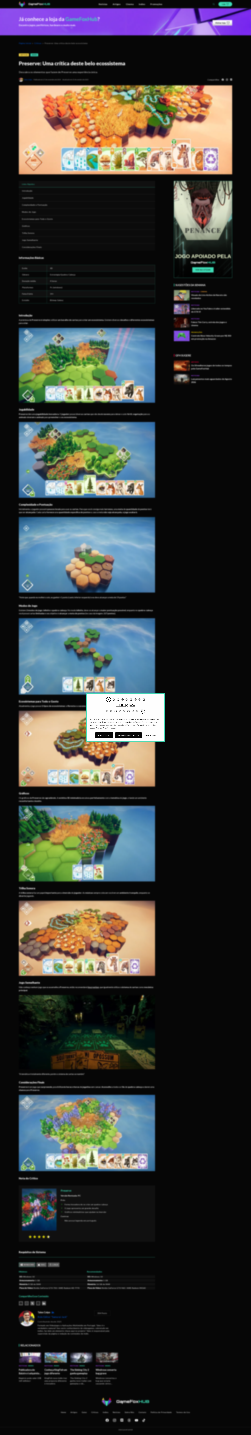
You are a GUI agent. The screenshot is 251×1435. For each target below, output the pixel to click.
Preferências (150, 735)
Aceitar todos (104, 735)
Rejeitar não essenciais (128, 735)
